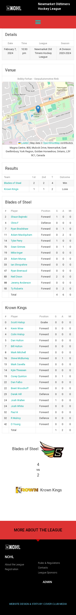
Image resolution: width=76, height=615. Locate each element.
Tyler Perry (16, 240)
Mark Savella (18, 364)
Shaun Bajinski (19, 216)
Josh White (17, 406)
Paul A (14, 412)
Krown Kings (11, 189)
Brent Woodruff (19, 388)
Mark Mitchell (18, 352)
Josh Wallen (18, 400)
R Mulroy (16, 418)
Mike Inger (17, 252)
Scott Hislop (18, 322)
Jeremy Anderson (21, 282)
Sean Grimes (18, 246)
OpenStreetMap (51, 142)
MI (70, 211)
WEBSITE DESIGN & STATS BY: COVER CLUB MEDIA (38, 604)
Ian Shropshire (19, 264)
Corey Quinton (19, 376)
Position (45, 211)
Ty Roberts (17, 288)
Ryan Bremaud (19, 270)
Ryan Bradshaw (19, 228)
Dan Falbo (16, 382)
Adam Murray (18, 258)
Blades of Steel (12, 183)
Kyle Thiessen (18, 370)
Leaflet (24, 142)
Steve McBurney (20, 358)
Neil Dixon (16, 276)
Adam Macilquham (21, 234)
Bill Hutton (16, 346)
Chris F (15, 222)
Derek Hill (16, 394)
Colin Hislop (18, 334)
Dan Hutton (17, 340)
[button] (38, 22)
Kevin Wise (17, 328)
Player (14, 211)
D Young (15, 424)
